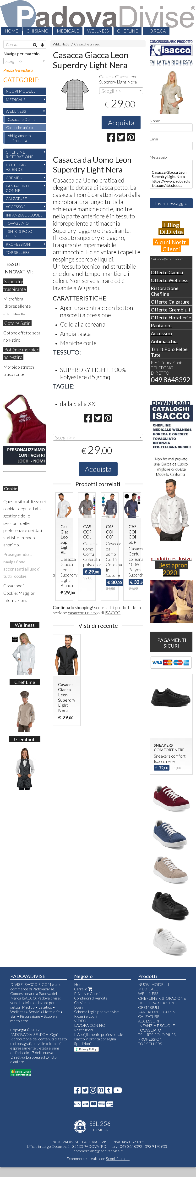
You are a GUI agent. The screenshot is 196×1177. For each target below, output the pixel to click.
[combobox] (121, 90)
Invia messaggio (171, 203)
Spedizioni (82, 1043)
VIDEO (80, 1020)
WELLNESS (98, 30)
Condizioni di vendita (90, 998)
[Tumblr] (108, 1091)
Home (79, 984)
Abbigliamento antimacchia (19, 137)
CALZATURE (16, 198)
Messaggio (158, 157)
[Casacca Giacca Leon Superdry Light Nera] (75, 95)
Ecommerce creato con (98, 1158)
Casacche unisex (87, 44)
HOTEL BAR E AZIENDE (18, 167)
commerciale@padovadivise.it (98, 1151)
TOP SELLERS (18, 252)
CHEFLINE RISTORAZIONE (19, 154)
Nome (155, 120)
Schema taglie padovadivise (96, 1011)
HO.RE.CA (156, 30)
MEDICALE (68, 30)
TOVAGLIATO (17, 223)
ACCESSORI (16, 206)
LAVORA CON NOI (90, 1025)
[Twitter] (85, 1091)
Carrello (81, 989)
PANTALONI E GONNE (18, 188)
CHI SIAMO (38, 30)
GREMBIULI (16, 177)
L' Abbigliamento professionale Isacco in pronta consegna (98, 1036)
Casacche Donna (21, 119)
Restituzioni (83, 1029)
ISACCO (112, 612)
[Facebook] (77, 1091)
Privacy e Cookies (88, 993)
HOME (11, 30)
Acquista (121, 122)
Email (154, 139)
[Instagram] (93, 1091)
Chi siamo (82, 1002)
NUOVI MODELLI (21, 91)
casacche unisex (82, 612)
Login (78, 1007)
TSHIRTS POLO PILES (19, 233)
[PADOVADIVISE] (98, 17)
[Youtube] (117, 1091)
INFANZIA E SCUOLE (24, 215)
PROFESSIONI (18, 244)
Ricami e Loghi (85, 1016)
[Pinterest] (101, 1091)
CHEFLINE (127, 30)
